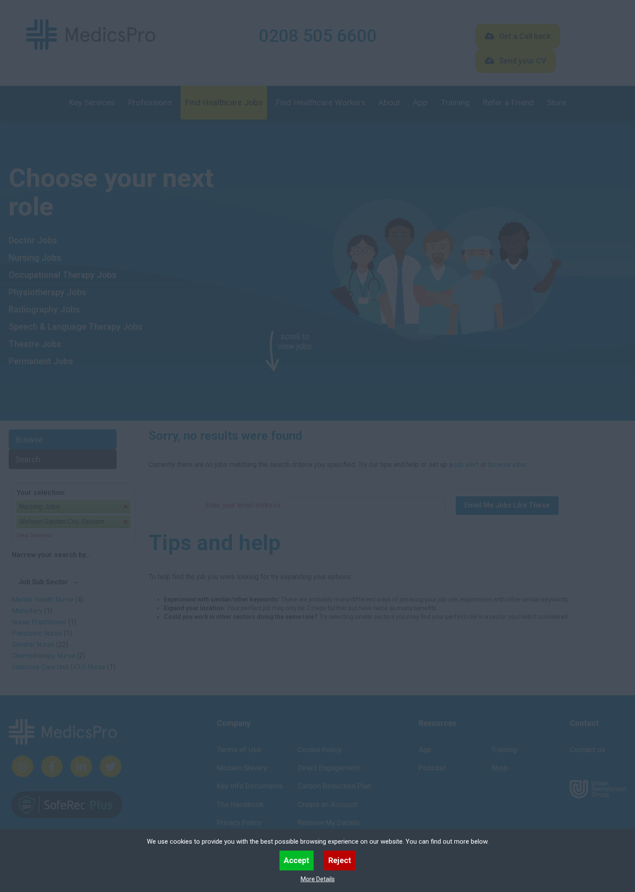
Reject (339, 860)
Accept (296, 860)
